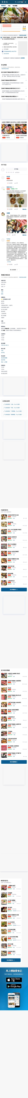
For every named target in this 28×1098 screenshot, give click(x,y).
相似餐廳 (15, 5)
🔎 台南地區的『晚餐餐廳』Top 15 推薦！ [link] (13, 414)
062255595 (6, 53)
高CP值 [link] (3, 352)
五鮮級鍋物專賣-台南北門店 (10, 51)
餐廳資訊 (3, 5)
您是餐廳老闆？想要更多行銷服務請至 (14, 58)
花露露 (8, 213)
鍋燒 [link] (2, 293)
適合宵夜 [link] (3, 359)
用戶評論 (3, 165)
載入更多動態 (13, 269)
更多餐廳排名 (13, 589)
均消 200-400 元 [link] (5, 345)
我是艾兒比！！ (10, 187)
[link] (14, 518)
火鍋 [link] (2, 291)
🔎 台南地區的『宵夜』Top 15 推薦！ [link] (12, 407)
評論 (9, 5)
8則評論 (24, 30)
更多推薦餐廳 (13, 762)
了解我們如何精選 (22, 35)
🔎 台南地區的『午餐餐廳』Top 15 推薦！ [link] (13, 411)
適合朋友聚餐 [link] (4, 357)
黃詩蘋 (8, 176)
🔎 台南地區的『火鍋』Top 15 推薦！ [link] (12, 404)
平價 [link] (2, 350)
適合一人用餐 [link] (4, 362)
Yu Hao (8, 238)
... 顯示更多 (9, 261)
